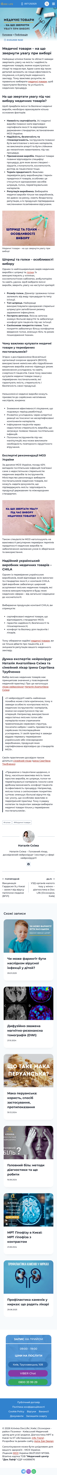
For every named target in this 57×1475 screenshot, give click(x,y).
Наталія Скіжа (28, 845)
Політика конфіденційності (28, 1406)
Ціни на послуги (28, 1355)
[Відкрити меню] (53, 3)
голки (30, 272)
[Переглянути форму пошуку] (47, 4)
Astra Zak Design (44, 1441)
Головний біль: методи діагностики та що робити (25, 1169)
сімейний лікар (22, 760)
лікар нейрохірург (13, 686)
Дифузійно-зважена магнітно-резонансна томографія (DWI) (25, 1030)
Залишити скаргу (36, 1415)
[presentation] (28, 936)
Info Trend (38, 1437)
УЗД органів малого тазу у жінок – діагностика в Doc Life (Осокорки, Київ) (43, 888)
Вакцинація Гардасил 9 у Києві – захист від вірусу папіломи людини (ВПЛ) (13, 888)
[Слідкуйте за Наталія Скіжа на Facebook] (28, 864)
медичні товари (37, 81)
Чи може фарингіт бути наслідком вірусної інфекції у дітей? (26, 963)
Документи (16, 1415)
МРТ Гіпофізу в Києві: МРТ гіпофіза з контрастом (24, 1237)
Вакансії (44, 1411)
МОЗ (16, 1453)
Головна (7, 34)
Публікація (21, 34)
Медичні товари (22, 822)
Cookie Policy (16, 1411)
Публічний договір (28, 1402)
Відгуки (31, 1411)
